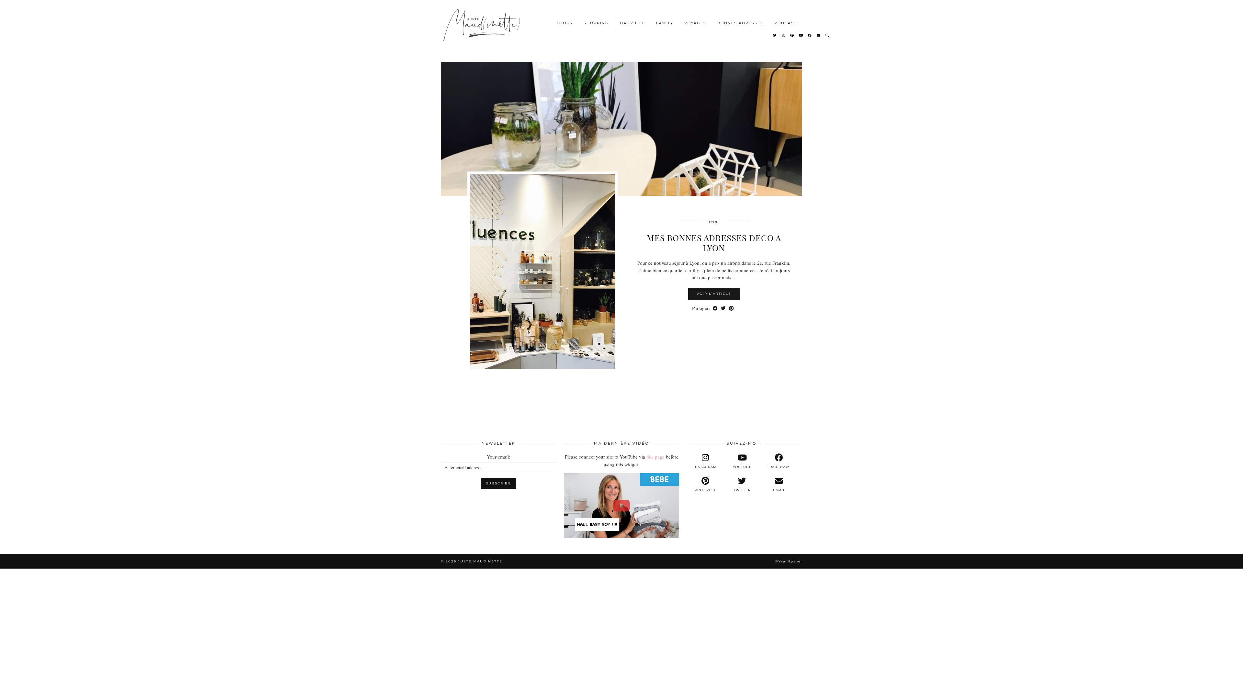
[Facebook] (810, 35)
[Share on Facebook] (715, 308)
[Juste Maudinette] (482, 30)
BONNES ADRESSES (740, 23)
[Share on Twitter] (723, 308)
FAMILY (664, 23)
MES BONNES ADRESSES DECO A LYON (714, 242)
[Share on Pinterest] (731, 308)
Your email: (498, 456)
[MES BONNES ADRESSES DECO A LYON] (621, 123)
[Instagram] (784, 35)
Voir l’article (714, 294)
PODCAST (785, 23)
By (788, 561)
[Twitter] (775, 35)
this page (655, 456)
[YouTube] (801, 35)
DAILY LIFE (632, 23)
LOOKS (565, 23)
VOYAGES (695, 23)
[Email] (819, 35)
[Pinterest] (792, 35)
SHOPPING (596, 23)
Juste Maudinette (480, 561)
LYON (714, 222)
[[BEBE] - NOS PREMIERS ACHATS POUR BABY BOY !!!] (621, 505)
